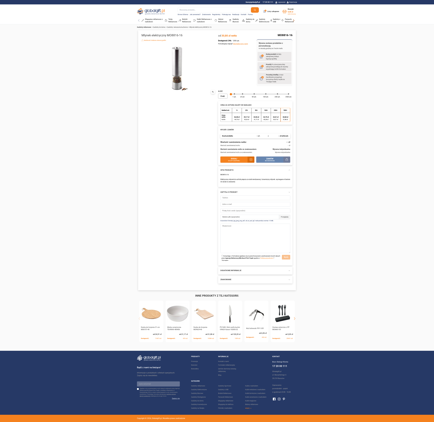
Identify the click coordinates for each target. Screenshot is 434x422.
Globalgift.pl (157, 418)
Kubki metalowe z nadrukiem (255, 390)
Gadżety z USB (223, 390)
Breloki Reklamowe (224, 393)
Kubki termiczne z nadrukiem (255, 393)
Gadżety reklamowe (144, 27)
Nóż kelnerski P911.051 (255, 328)
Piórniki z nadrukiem (225, 408)
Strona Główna (183, 14)
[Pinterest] (284, 399)
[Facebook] (274, 399)
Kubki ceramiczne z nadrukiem (255, 397)
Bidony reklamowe (251, 404)
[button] (289, 11)
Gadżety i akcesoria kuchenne (177, 27)
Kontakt (243, 14)
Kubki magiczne (250, 401)
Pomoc (250, 14)
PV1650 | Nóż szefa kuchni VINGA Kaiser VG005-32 (230, 328)
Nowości (194, 365)
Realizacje (235, 14)
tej (161, 396)
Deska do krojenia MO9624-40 (200, 328)
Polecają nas (226, 14)
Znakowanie (206, 14)
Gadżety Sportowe (224, 386)
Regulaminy (216, 14)
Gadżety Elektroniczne (199, 390)
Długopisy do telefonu (225, 404)
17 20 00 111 (268, 2)
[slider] (231, 94)
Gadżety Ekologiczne (198, 397)
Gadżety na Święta (197, 408)
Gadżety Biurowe (197, 393)
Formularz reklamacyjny (226, 365)
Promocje (194, 361)
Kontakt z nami (223, 361)
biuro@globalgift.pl (253, 2)
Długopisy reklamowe (225, 401)
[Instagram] (279, 399)
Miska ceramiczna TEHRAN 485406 (174, 328)
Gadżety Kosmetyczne (199, 404)
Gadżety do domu (159, 27)
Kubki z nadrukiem (251, 386)
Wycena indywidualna (281, 149)
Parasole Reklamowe (225, 397)
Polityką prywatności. (267, 258)
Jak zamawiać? (195, 14)
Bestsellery (195, 369)
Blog (219, 375)
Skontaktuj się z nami (240, 44)
